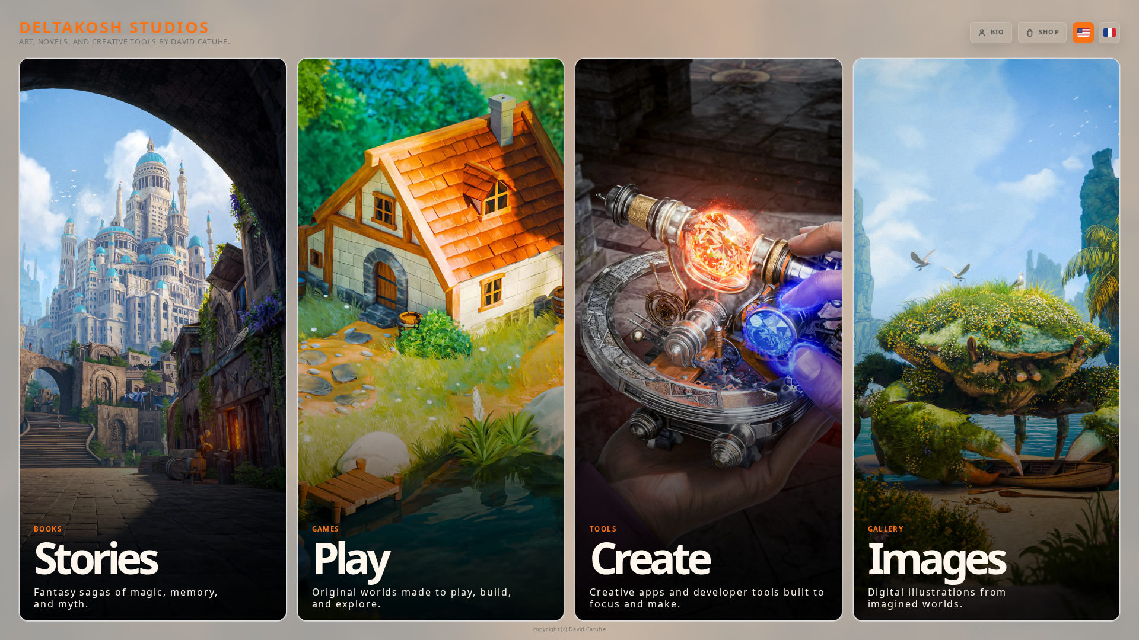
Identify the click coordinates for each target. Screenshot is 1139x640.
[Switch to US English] (1083, 32)
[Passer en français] (1109, 32)
